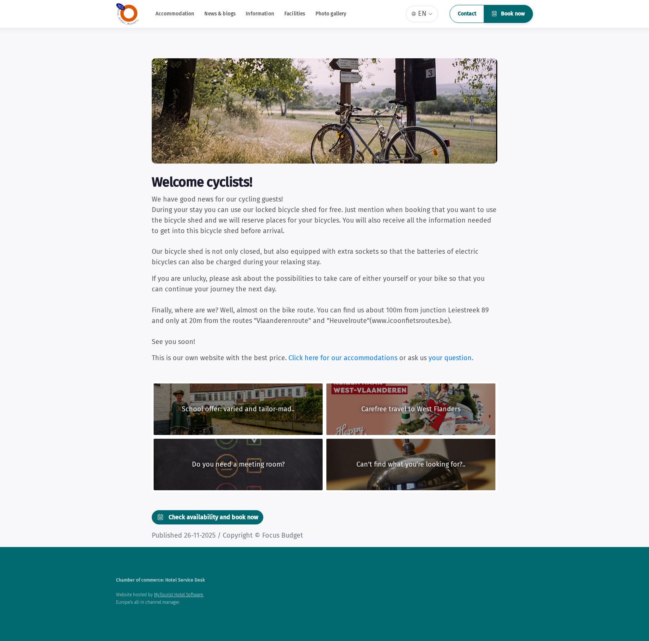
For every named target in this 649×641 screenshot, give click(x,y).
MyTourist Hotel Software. (179, 594)
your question (450, 358)
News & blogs (219, 14)
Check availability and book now (212, 517)
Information (260, 14)
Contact (467, 14)
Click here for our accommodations (342, 358)
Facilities (294, 14)
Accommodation (175, 14)
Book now (512, 14)
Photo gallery (331, 14)
